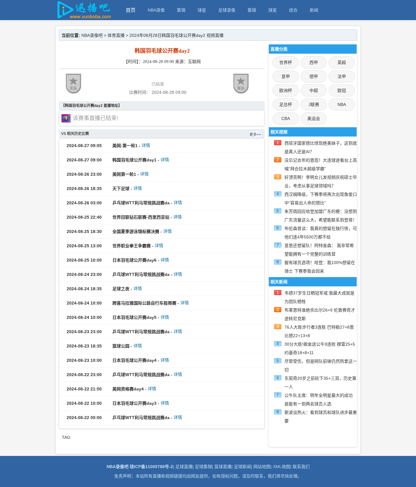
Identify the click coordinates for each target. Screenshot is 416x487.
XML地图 (281, 466)
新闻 (314, 10)
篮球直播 (222, 466)
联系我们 (301, 466)
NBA (341, 104)
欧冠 (341, 90)
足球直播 (183, 466)
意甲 (285, 76)
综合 (293, 10)
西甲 (313, 62)
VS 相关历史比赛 (75, 134)
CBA (285, 118)
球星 (202, 10)
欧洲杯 (285, 90)
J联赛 (313, 104)
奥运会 (313, 118)
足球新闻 (242, 466)
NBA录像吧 (92, 35)
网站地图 (261, 466)
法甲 (341, 76)
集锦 (181, 10)
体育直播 (116, 35)
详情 (146, 145)
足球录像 (226, 10)
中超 (313, 90)
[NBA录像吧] (83, 17)
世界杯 (285, 62)
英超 (341, 62)
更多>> (255, 134)
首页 (131, 10)
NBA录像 (156, 10)
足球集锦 (203, 466)
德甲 (313, 76)
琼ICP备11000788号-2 (151, 466)
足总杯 (285, 104)
